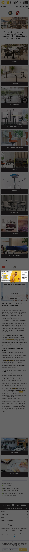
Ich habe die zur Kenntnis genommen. (25, 279)
